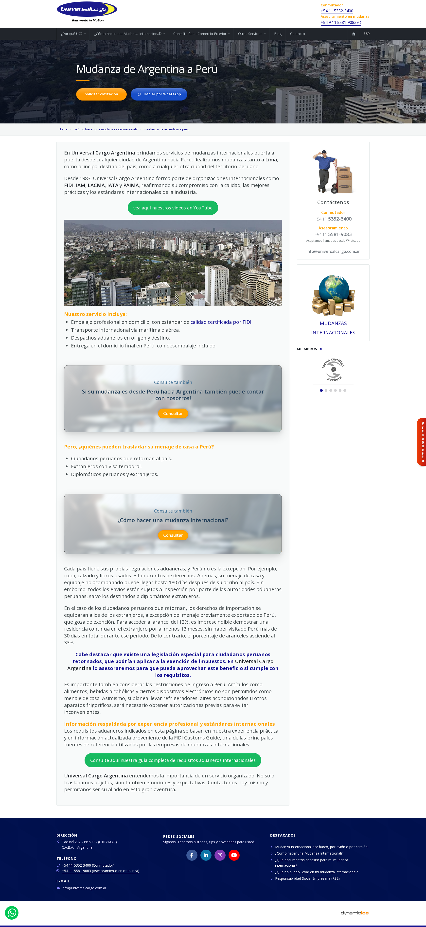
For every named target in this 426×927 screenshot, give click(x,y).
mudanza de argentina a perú (166, 129)
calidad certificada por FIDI (221, 322)
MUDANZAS (333, 323)
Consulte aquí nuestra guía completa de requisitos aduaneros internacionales (173, 760)
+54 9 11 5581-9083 (339, 22)
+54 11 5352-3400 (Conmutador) (88, 865)
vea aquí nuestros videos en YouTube (173, 208)
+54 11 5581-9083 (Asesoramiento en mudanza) (100, 870)
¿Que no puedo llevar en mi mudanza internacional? (316, 872)
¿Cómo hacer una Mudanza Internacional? (308, 853)
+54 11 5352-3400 (337, 11)
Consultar (173, 413)
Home (63, 129)
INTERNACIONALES (333, 332)
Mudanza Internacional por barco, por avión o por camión (321, 846)
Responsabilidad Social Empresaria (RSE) (307, 878)
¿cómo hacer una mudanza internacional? (106, 129)
